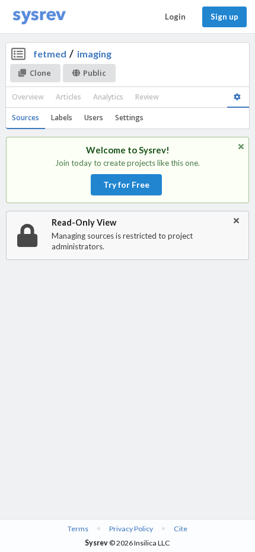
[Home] (39, 17)
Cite (180, 528)
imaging (94, 53)
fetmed (49, 53)
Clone (40, 73)
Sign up (224, 16)
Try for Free (126, 184)
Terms (78, 528)
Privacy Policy (131, 528)
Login (175, 16)
